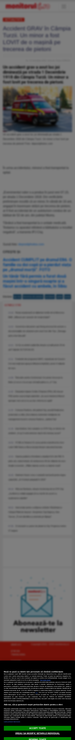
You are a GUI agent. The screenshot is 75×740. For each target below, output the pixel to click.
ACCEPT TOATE (37, 728)
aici (37, 692)
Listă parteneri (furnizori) (12, 722)
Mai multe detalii (45, 680)
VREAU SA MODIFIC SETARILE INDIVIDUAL (37, 733)
